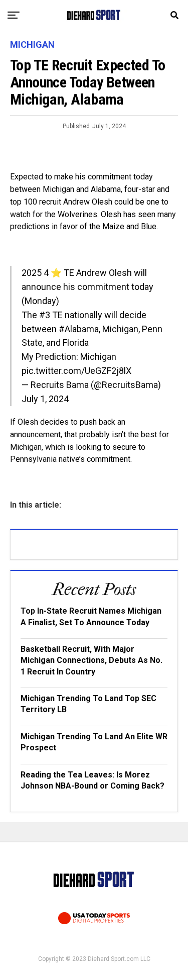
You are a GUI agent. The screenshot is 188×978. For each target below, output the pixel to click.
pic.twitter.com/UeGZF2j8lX (76, 370)
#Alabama (79, 329)
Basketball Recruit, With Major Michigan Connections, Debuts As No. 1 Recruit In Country (91, 660)
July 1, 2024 (45, 399)
